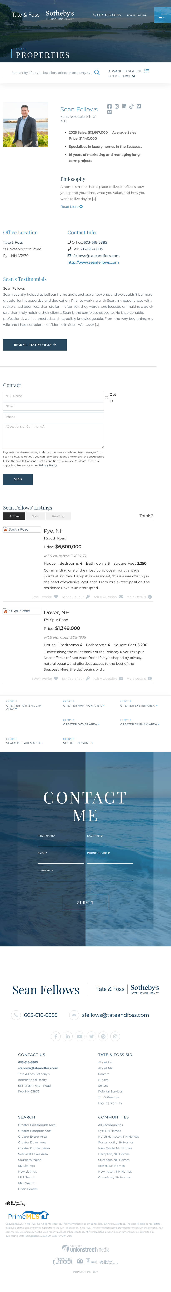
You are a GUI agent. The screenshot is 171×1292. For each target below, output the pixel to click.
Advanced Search (125, 71)
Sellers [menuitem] (103, 1080)
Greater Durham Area (138, 719)
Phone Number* (98, 847)
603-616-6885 (95, 242)
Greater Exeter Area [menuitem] (32, 1131)
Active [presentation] (14, 511)
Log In (131, 15)
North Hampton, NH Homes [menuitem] (118, 1131)
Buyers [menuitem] (103, 1074)
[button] (97, 73)
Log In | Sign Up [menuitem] (110, 1098)
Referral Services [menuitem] (110, 1086)
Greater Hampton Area (82, 700)
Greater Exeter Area (137, 700)
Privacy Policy (48, 460)
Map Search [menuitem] (26, 1178)
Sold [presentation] (35, 511)
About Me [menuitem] (105, 1063)
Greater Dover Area (80, 719)
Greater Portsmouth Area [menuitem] (36, 1120)
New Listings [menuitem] (27, 1166)
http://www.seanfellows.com (93, 262)
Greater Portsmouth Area (23, 702)
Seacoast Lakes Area (23, 737)
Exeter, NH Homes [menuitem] (111, 1160)
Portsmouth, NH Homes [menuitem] (115, 1137)
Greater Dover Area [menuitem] (32, 1137)
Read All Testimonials (32, 339)
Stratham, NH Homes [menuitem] (114, 1155)
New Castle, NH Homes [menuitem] (115, 1143)
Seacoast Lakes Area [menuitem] (33, 1149)
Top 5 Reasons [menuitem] (108, 1092)
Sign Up (141, 15)
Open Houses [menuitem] (28, 1184)
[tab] (14, 510)
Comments (45, 865)
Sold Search (120, 76)
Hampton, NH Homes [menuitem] (114, 1149)
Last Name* (95, 830)
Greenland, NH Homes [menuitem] (114, 1172)
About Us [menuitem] (105, 1057)
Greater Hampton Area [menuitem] (35, 1125)
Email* (42, 847)
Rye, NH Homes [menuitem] (109, 1125)
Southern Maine (77, 737)
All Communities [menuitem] (110, 1120)
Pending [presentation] (58, 511)
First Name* (46, 830)
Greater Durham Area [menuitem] (34, 1143)
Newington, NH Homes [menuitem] (115, 1166)
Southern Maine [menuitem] (29, 1155)
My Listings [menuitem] (26, 1160)
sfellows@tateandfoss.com (96, 256)
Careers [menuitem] (103, 1069)
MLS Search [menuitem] (26, 1172)
